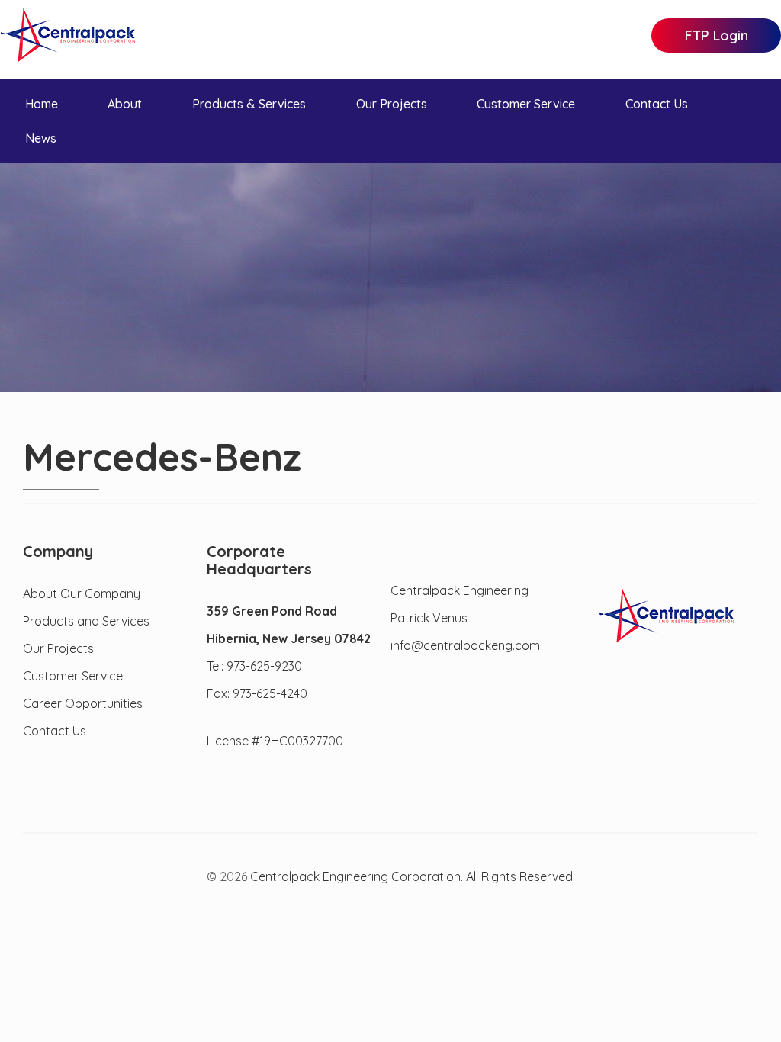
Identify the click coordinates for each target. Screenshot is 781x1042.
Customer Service (526, 103)
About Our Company (81, 593)
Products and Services (86, 621)
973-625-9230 (264, 666)
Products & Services (249, 103)
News (40, 138)
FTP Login (716, 35)
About (125, 103)
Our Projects (391, 103)
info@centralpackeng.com (465, 645)
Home (41, 103)
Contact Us (656, 103)
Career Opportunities (83, 703)
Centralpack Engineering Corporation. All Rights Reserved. (412, 876)
